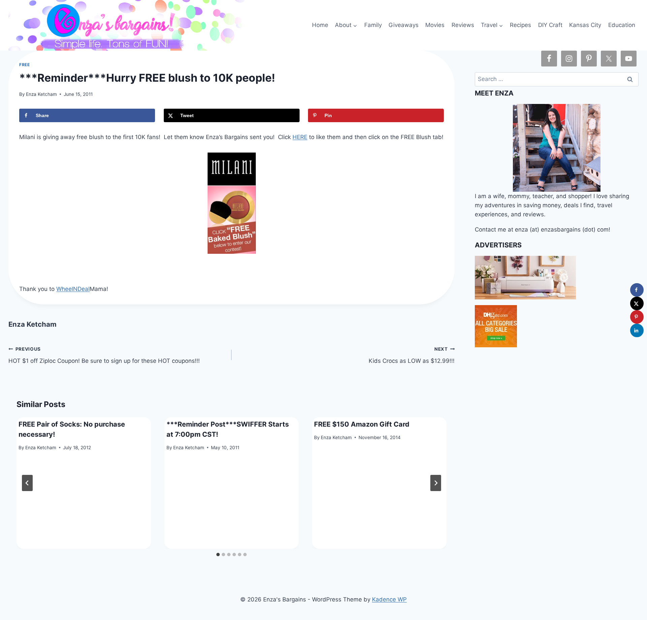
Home (320, 25)
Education (621, 25)
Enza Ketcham (41, 94)
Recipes (520, 25)
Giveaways (404, 25)
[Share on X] (637, 303)
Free (24, 64)
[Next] (435, 483)
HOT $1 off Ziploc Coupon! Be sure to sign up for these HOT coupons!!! (104, 355)
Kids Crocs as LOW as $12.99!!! (412, 355)
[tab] (218, 554)
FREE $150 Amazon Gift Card (361, 424)
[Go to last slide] (27, 483)
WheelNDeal (73, 289)
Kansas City (585, 25)
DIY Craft (550, 25)
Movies (434, 25)
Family (373, 25)
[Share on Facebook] (637, 290)
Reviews (463, 25)
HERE (299, 137)
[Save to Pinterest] (637, 317)
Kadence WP (389, 599)
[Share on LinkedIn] (637, 330)
